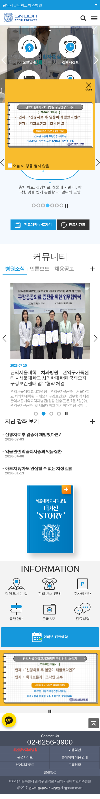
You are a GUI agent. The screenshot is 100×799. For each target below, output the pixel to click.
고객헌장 (74, 765)
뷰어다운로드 (25, 765)
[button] (36, 414)
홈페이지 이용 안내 (75, 757)
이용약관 (74, 750)
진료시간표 (77, 224)
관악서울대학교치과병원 (22, 5)
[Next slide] (94, 338)
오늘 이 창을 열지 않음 (31, 166)
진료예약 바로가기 (38, 224)
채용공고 (64, 268)
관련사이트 (25, 757)
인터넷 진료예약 (56, 637)
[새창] (50, 124)
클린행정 (50, 772)
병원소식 (15, 268)
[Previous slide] (5, 338)
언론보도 (39, 268)
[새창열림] (50, 518)
